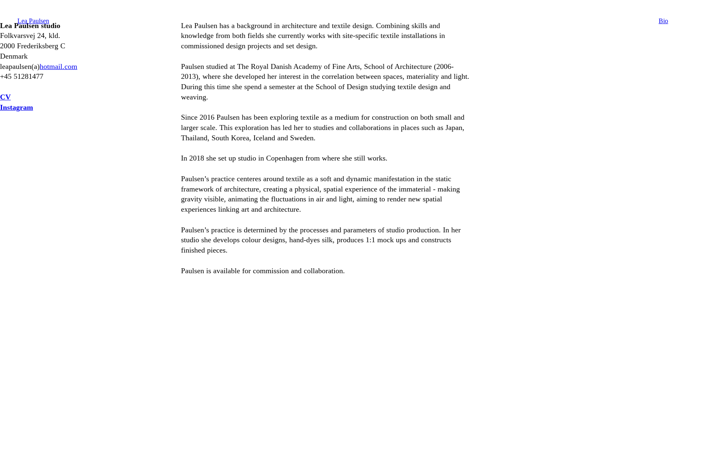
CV (5, 97)
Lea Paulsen (33, 20)
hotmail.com (58, 66)
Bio (663, 20)
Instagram (16, 107)
